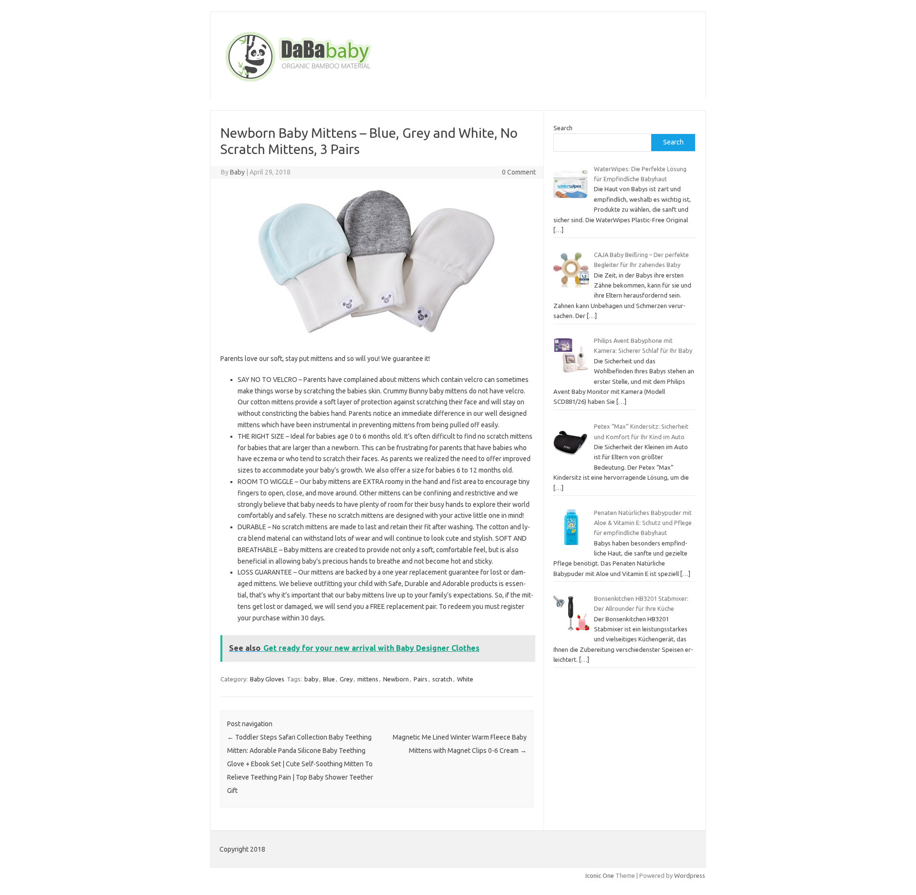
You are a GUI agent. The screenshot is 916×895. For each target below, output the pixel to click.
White (465, 679)
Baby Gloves (267, 679)
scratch (442, 679)
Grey (346, 679)
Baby (237, 172)
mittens (367, 679)
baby (311, 679)
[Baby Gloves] (335, 82)
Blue (329, 679)
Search (562, 127)
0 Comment (519, 172)
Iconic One (599, 875)
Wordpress (689, 875)
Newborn (396, 679)
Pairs (420, 679)
